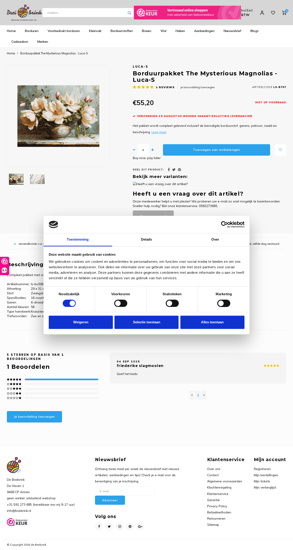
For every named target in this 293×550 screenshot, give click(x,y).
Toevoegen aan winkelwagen (216, 149)
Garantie (213, 500)
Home (11, 31)
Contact (213, 475)
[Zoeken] (129, 12)
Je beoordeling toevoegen (197, 87)
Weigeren (80, 322)
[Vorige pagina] (192, 395)
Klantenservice (217, 494)
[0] (284, 12)
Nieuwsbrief (232, 31)
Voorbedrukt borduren (64, 31)
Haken (180, 31)
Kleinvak (95, 31)
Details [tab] (146, 240)
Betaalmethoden (219, 512)
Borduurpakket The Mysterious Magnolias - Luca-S (54, 53)
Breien (146, 31)
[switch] (120, 303)
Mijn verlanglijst (265, 487)
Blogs (254, 31)
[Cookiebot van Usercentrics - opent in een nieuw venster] (224, 224)
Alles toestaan (212, 322)
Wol (163, 31)
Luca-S (140, 66)
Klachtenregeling (219, 487)
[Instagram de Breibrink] (120, 527)
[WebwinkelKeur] (187, 12)
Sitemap (213, 524)
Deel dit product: (148, 169)
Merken (42, 42)
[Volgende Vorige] (204, 395)
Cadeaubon (19, 42)
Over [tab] (215, 240)
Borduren (31, 31)
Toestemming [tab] (78, 240)
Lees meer (159, 132)
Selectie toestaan (146, 322)
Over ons (213, 469)
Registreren (262, 469)
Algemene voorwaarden (224, 481)
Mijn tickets (262, 481)
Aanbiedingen (204, 31)
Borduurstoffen (122, 31)
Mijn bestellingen (266, 475)
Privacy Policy (217, 506)
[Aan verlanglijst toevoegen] (280, 150)
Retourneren (216, 518)
